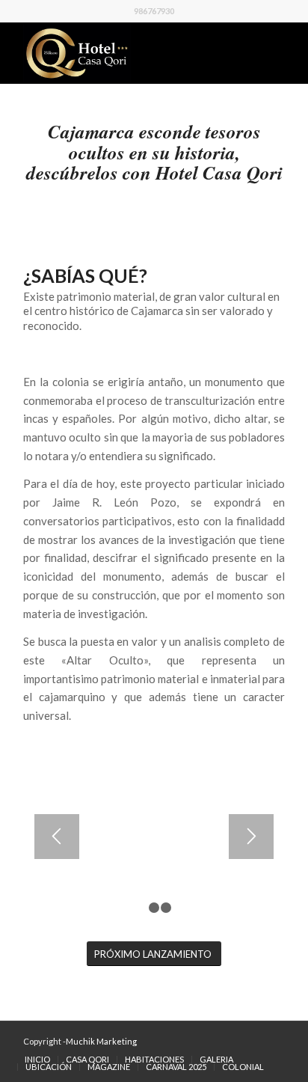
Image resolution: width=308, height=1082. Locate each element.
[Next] (251, 836)
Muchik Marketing (101, 1041)
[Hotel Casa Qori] (127, 53)
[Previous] (56, 836)
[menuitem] (37, 1059)
